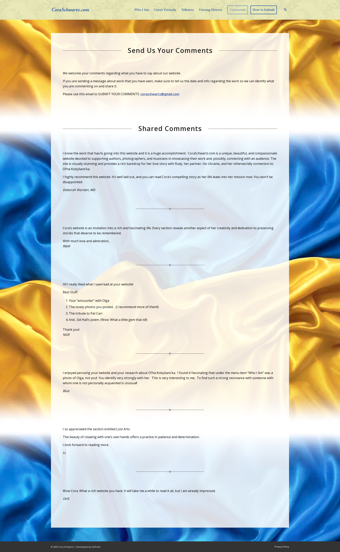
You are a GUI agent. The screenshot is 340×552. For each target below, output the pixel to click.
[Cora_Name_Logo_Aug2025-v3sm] (75, 10)
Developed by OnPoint (88, 546)
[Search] (285, 10)
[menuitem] (142, 10)
